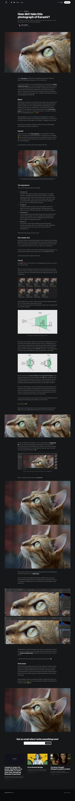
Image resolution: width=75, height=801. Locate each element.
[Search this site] (58, 2)
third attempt (24, 78)
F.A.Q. (22, 2)
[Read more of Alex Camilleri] (19, 25)
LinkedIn (14, 2)
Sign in (61, 2)
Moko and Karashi (35, 133)
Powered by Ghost (67, 792)
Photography (20, 11)
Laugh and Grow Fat (8, 792)
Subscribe (67, 2)
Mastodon (11, 2)
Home (17, 2)
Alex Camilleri (24, 25)
